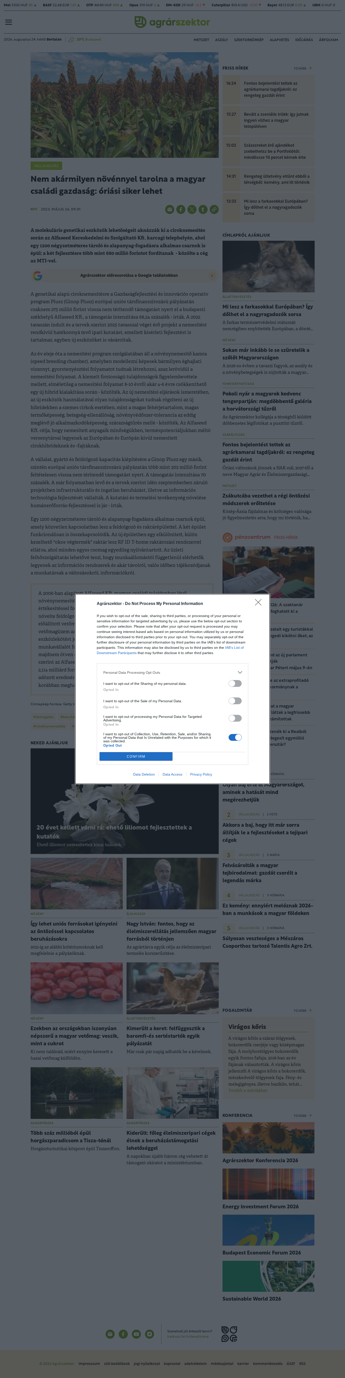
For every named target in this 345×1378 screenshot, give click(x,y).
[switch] (235, 683)
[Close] (260, 604)
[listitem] (172, 672)
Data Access (172, 774)
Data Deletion (144, 774)
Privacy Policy (201, 774)
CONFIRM (136, 756)
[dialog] (172, 689)
